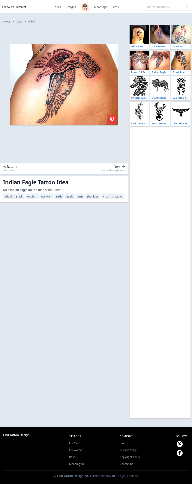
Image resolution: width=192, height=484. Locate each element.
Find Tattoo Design (16, 435)
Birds (59, 196)
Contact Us (126, 464)
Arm (80, 196)
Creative (117, 196)
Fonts (115, 7)
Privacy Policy (128, 450)
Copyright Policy (130, 457)
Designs (70, 7)
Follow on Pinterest (14, 7)
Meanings (100, 7)
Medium (32, 196)
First (105, 196)
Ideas (57, 7)
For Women (76, 450)
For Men (46, 196)
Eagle (69, 196)
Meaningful (76, 464)
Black (19, 196)
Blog (122, 443)
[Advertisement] (65, 33)
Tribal (31, 21)
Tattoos (6, 21)
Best (72, 457)
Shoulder (92, 196)
